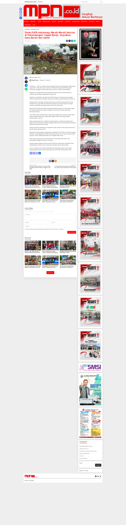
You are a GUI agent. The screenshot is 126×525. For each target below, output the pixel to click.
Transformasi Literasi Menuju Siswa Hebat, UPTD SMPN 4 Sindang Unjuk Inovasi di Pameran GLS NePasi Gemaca (67, 201)
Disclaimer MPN (83, 458)
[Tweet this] (69, 41)
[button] (101, 2)
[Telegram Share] (72, 41)
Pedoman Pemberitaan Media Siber (88, 451)
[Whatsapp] (75, 41)
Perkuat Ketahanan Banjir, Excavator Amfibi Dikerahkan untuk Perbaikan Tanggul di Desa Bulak (40, 166)
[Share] (20, 17)
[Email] (20, 14)
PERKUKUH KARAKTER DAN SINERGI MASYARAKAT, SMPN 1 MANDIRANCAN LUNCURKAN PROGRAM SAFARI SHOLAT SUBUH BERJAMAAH (68, 186)
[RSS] (55, 161)
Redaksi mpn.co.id (83, 448)
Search (81, 463)
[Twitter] (53, 161)
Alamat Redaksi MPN (84, 453)
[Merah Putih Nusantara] (63, 11)
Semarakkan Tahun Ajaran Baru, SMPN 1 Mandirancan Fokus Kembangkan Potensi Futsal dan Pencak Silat (50, 201)
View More (50, 272)
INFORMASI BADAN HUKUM (85, 446)
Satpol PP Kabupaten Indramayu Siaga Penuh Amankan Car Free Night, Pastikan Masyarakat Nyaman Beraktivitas (33, 201)
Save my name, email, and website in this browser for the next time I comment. (45, 229)
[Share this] (67, 41)
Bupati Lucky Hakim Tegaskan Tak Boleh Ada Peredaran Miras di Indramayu (32, 186)
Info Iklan (81, 456)
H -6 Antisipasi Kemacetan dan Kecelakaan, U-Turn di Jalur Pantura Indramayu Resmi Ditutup (65, 166)
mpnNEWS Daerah (28, 41)
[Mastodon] (20, 12)
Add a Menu (40, 1)
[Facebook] (50, 161)
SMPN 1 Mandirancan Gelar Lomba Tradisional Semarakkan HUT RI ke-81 (50, 186)
